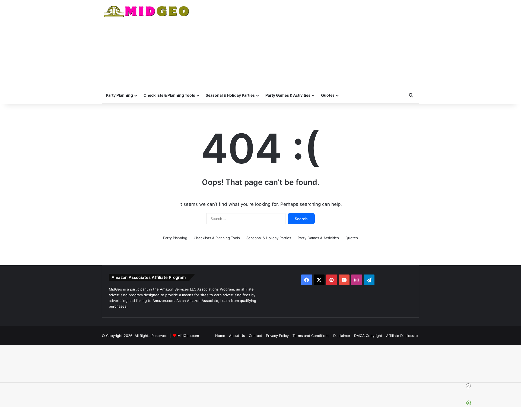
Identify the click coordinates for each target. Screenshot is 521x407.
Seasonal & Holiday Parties (230, 95)
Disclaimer (341, 335)
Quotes (328, 95)
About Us (237, 335)
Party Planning (119, 95)
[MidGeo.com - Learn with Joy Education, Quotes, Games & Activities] (147, 12)
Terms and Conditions (311, 335)
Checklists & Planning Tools (169, 95)
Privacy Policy (277, 335)
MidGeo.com (188, 335)
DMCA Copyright (368, 335)
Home (220, 335)
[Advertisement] (314, 43)
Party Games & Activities (287, 95)
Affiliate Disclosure (402, 335)
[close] (468, 385)
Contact (255, 335)
